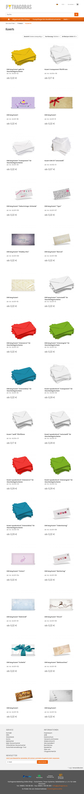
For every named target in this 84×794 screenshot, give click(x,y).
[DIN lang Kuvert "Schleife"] (23, 647)
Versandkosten (77, 768)
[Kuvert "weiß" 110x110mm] (23, 419)
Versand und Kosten (51, 739)
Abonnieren (42, 762)
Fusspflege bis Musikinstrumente (47, 19)
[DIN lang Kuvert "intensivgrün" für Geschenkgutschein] (61, 328)
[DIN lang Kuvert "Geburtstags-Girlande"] (23, 191)
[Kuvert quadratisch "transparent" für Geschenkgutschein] (61, 373)
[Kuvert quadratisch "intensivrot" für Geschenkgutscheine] (23, 465)
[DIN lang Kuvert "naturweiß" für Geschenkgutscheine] (61, 282)
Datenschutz (48, 737)
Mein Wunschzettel (13, 743)
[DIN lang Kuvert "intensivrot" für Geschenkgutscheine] (23, 328)
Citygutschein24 (50, 751)
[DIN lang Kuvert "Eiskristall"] (23, 602)
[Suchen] (76, 14)
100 (69, 36)
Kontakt (9, 733)
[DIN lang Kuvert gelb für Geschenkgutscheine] (23, 54)
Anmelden (71, 4)
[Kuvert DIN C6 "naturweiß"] (61, 145)
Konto (8, 739)
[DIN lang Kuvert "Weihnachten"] (61, 647)
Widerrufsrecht (49, 741)
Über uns (47, 749)
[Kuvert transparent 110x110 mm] (61, 54)
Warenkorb (10, 737)
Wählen (52, 36)
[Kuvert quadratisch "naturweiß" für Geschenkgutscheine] (61, 419)
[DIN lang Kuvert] (23, 100)
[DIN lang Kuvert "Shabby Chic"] (23, 237)
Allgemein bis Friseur (21, 19)
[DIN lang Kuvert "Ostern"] (23, 556)
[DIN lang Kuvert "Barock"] (61, 237)
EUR (63, 4)
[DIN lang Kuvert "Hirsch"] (61, 602)
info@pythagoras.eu (60, 786)
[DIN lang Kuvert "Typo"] (61, 191)
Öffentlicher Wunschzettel (15, 745)
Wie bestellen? (49, 743)
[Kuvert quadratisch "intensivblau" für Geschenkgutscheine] (23, 510)
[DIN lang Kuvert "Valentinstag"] (61, 510)
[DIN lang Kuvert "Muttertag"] (61, 556)
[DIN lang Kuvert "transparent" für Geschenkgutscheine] (23, 145)
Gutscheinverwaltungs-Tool (16, 747)
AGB (45, 735)
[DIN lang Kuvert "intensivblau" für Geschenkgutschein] (23, 373)
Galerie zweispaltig (33, 36)
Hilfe (7, 735)
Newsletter (48, 747)
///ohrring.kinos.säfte (54, 789)
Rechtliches (48, 745)
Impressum (48, 733)
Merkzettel (10, 741)
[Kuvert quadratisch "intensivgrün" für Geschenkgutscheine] (61, 465)
